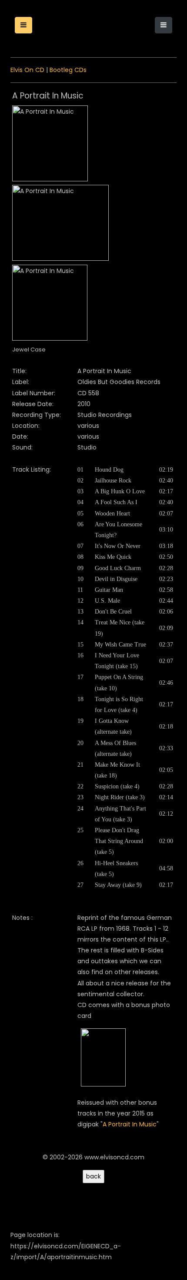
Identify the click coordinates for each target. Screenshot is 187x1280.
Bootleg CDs (68, 70)
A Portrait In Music (130, 1124)
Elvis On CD (27, 70)
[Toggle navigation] (163, 25)
